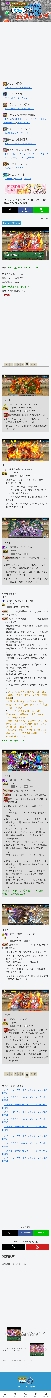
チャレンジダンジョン (13, 223)
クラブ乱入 (22, 98)
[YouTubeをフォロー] (37, 1247)
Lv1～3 (18, 179)
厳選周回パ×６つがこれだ (17, 133)
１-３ (6, 364)
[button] (46, 740)
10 (35, 364)
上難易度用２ (23, 123)
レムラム (17, 154)
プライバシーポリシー (25, 1387)
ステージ (9, 179)
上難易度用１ (9, 123)
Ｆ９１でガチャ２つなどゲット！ (20, 143)
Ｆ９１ (8, 119)
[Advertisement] (25, 53)
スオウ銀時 (18, 119)
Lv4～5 (27, 179)
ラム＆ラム (20, 168)
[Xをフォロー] (13, 1247)
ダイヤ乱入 (10, 98)
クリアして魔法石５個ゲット (18, 87)
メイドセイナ (32, 119)
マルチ (43, 119)
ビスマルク (43, 154)
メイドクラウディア (14, 158)
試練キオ (30, 158)
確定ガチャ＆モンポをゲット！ (19, 108)
